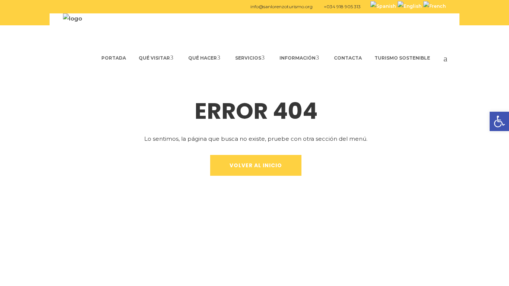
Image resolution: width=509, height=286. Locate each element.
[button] (499, 121)
